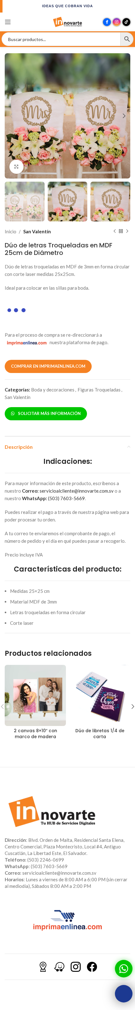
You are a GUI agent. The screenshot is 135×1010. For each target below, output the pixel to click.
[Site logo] (67, 21)
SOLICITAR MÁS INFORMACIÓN (48, 413)
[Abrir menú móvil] (8, 22)
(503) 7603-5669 (53, 498)
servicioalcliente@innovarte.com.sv (68, 491)
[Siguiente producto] (127, 231)
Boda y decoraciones (52, 389)
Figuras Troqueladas (99, 389)
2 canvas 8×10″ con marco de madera (35, 734)
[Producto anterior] (114, 231)
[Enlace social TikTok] (126, 22)
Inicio (10, 231)
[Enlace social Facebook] (107, 22)
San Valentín (37, 231)
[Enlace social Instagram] (117, 22)
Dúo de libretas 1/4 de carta (99, 734)
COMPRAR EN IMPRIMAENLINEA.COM (48, 366)
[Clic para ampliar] (16, 167)
